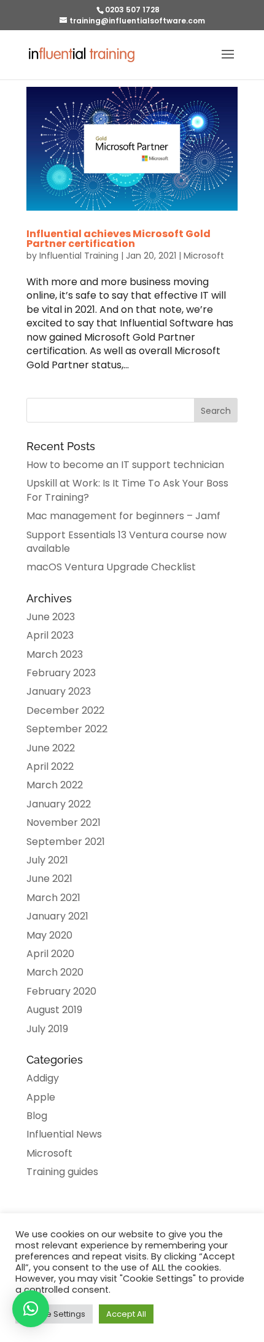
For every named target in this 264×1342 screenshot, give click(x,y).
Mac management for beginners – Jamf (123, 516)
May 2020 (49, 935)
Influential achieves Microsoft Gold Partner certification (118, 239)
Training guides (62, 1172)
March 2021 (53, 898)
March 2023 (54, 654)
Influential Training (78, 255)
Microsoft (204, 255)
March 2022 (54, 785)
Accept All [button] (126, 1314)
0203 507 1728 (132, 9)
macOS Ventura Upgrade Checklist (111, 567)
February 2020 (61, 991)
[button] (30, 1308)
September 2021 (65, 842)
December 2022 (65, 710)
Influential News (64, 1134)
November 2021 (63, 822)
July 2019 (47, 1029)
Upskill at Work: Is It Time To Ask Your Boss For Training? (127, 490)
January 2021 (57, 916)
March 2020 (54, 972)
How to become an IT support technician (125, 465)
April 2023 (50, 635)
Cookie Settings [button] (54, 1314)
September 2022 (66, 729)
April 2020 (50, 954)
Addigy (42, 1078)
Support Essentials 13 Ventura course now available (126, 542)
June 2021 (49, 878)
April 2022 (50, 766)
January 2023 (58, 691)
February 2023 (61, 673)
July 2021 (47, 860)
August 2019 (54, 1010)
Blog (36, 1116)
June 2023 (50, 617)
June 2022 (50, 748)
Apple (40, 1097)
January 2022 (58, 804)
